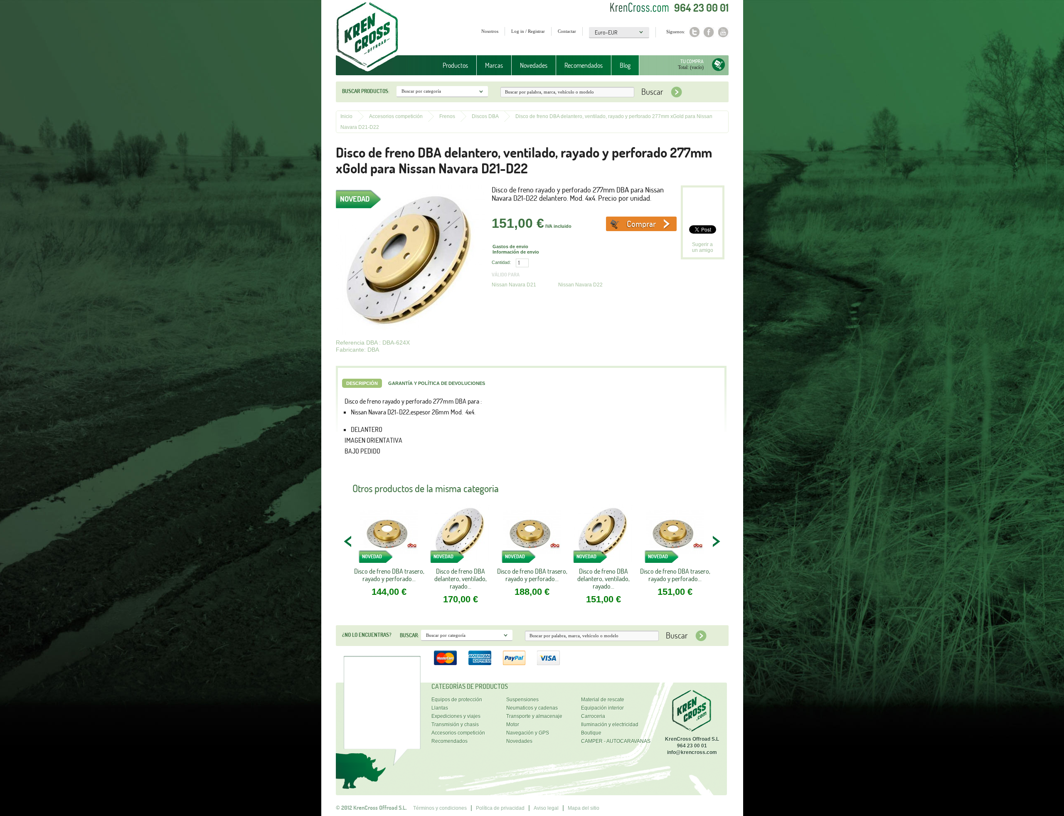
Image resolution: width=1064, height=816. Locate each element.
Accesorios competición (396, 116)
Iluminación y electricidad (609, 724)
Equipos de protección (456, 700)
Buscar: (409, 635)
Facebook (709, 32)
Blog (625, 65)
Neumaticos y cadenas (532, 708)
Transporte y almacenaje (534, 716)
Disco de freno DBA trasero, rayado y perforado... (389, 574)
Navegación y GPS (527, 733)
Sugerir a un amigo (702, 247)
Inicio (346, 116)
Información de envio (516, 251)
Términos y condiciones (440, 808)
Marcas (490, 65)
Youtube (723, 32)
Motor (512, 724)
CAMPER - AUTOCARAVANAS (615, 741)
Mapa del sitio (583, 808)
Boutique (591, 733)
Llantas (439, 708)
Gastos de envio (510, 246)
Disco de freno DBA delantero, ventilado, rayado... (460, 578)
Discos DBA (485, 116)
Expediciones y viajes (455, 716)
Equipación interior (602, 708)
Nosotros (489, 31)
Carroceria (593, 716)
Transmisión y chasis (455, 724)
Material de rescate (602, 700)
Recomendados (583, 65)
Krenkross (367, 37)
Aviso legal (546, 808)
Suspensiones (522, 700)
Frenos (447, 116)
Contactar (567, 31)
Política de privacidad (500, 808)
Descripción (362, 383)
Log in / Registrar (528, 31)
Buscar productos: (365, 91)
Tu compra (692, 61)
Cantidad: (501, 262)
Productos (451, 65)
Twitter (694, 32)
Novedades (533, 65)
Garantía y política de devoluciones (436, 383)
